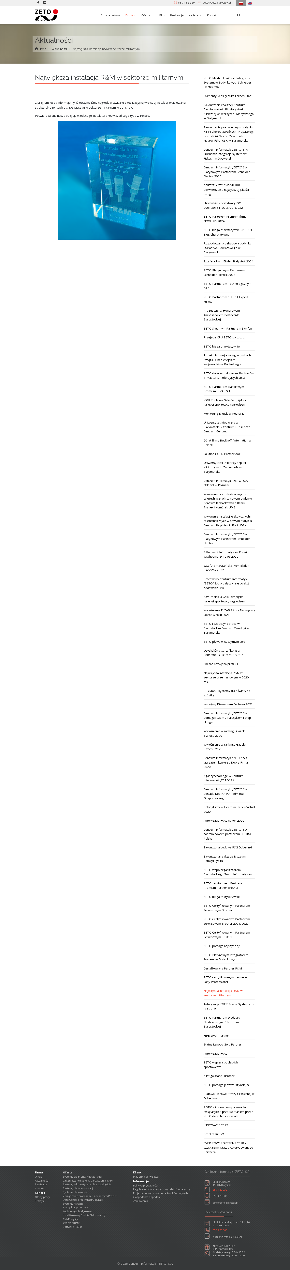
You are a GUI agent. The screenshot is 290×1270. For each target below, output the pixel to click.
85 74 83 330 (186, 2)
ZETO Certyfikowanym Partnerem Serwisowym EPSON (227, 934)
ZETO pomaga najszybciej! (222, 946)
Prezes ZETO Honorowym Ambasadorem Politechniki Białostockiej (222, 314)
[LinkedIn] (45, 2)
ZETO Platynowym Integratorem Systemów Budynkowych (226, 957)
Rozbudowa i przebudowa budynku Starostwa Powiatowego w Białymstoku (227, 247)
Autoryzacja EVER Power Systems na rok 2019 (229, 1006)
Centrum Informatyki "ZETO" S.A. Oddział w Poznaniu (226, 483)
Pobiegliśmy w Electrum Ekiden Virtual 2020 (229, 809)
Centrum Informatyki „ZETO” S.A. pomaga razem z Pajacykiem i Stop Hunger (227, 717)
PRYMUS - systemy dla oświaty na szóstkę (227, 693)
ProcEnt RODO (214, 1134)
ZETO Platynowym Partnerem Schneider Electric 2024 (224, 272)
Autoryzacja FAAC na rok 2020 (224, 820)
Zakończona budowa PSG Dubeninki (228, 847)
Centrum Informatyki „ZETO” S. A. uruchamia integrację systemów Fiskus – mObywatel (226, 153)
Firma (129, 15)
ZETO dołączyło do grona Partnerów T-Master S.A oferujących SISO (229, 375)
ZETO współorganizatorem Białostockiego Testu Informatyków (228, 872)
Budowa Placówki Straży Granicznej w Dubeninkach (229, 1096)
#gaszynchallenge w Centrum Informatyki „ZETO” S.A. (223, 778)
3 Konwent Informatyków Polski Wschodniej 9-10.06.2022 (225, 554)
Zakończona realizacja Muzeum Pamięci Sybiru (225, 858)
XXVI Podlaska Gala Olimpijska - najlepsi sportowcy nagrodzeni (225, 402)
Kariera (193, 15)
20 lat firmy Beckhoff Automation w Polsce (227, 442)
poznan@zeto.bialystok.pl (227, 1237)
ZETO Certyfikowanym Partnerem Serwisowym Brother (227, 908)
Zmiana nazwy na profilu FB (222, 664)
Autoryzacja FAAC (215, 1053)
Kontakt (212, 15)
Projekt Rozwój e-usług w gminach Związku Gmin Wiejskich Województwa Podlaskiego (227, 359)
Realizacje (177, 15)
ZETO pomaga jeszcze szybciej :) (226, 1085)
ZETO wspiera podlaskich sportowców (221, 1064)
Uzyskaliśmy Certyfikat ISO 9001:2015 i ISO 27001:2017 (223, 652)
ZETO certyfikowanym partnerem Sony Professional (226, 979)
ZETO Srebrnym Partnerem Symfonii (228, 328)
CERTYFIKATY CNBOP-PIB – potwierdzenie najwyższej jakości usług (226, 189)
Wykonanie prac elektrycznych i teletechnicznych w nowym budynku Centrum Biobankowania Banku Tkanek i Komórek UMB (228, 500)
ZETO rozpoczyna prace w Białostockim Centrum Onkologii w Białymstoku (227, 628)
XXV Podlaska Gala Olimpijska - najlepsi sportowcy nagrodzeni (224, 599)
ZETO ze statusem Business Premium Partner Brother (223, 885)
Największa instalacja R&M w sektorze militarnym (223, 993)
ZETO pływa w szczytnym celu (224, 641)
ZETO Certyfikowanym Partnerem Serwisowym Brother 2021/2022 (227, 921)
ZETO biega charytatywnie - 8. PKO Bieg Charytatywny (228, 232)
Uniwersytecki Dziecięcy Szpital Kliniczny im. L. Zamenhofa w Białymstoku (225, 467)
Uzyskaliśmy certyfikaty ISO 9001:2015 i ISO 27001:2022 (223, 205)
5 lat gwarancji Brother (219, 1076)
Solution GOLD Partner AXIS (222, 454)
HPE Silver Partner (216, 1035)
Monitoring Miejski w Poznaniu (224, 413)
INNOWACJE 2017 (216, 1125)
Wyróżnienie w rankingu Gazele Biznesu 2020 (225, 733)
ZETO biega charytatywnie (222, 346)
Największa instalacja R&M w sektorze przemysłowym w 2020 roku (226, 677)
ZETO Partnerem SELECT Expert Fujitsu (226, 299)
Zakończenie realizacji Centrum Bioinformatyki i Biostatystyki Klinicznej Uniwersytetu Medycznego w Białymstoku (229, 111)
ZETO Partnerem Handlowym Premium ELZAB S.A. (224, 389)
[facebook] (38, 2)
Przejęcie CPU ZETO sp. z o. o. (224, 337)
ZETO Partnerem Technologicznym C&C (227, 286)
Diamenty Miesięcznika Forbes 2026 (228, 96)
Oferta (146, 15)
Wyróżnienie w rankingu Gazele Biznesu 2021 (225, 746)
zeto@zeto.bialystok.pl (217, 2)
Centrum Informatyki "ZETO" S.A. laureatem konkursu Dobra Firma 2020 (226, 762)
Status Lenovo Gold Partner (222, 1044)
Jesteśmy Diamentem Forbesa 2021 (228, 704)
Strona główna (111, 15)
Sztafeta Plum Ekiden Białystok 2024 (228, 261)
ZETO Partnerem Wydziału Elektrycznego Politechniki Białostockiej (222, 1021)
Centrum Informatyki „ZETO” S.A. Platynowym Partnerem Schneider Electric (227, 538)
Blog (162, 15)
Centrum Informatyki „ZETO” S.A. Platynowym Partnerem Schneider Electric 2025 (227, 171)
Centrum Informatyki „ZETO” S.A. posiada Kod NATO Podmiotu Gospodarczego (226, 793)
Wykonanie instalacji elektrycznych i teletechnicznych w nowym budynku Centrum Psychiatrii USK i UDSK (228, 520)
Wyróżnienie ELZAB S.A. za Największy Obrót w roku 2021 (229, 612)
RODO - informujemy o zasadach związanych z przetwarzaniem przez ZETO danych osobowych (228, 1111)
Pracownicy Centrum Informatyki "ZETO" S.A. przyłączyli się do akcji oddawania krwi (227, 583)
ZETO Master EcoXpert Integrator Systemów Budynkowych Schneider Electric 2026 (227, 82)
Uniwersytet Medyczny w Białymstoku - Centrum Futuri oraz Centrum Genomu (227, 426)
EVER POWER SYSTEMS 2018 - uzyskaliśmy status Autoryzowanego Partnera (228, 1147)
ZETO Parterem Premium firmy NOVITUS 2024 (225, 218)
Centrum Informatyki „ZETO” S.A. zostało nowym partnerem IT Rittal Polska (228, 834)
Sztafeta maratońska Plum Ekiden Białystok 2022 (226, 568)
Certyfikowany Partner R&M (223, 968)
